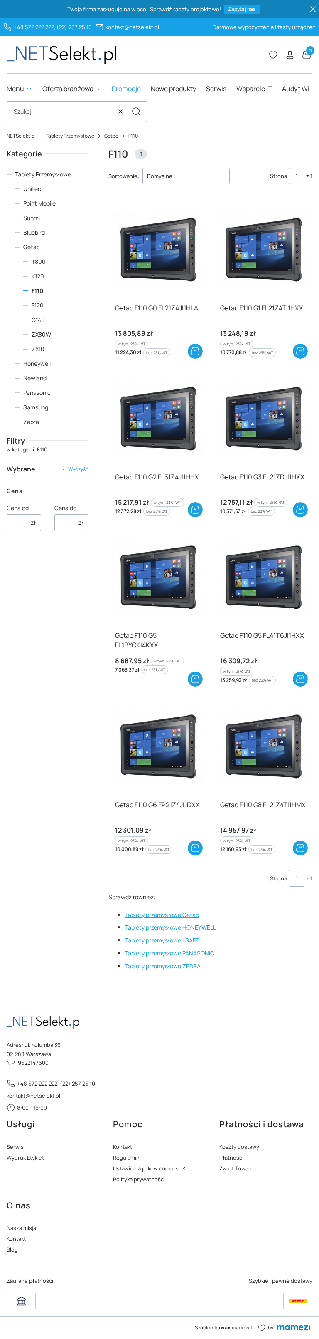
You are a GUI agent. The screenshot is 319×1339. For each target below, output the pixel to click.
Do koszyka (195, 351)
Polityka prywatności (139, 1179)
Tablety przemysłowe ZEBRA (163, 966)
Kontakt (122, 1147)
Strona (278, 176)
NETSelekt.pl (21, 135)
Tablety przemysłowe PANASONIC (169, 953)
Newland (35, 378)
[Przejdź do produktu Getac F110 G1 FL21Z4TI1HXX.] (263, 250)
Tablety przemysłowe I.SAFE (162, 940)
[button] (136, 111)
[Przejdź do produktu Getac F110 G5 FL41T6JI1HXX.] (263, 577)
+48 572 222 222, (34, 27)
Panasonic (37, 393)
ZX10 (38, 349)
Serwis (15, 1147)
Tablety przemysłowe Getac (162, 915)
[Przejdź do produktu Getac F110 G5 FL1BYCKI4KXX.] (158, 577)
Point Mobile (39, 203)
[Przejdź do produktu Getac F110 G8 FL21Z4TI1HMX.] (263, 747)
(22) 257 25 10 (74, 27)
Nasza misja (21, 1228)
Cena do (65, 508)
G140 (38, 320)
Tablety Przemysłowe (70, 135)
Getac (111, 135)
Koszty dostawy (239, 1147)
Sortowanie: (123, 176)
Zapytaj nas (241, 8)
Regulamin (126, 1157)
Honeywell (37, 363)
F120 (38, 305)
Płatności (231, 1157)
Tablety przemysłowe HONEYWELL (170, 927)
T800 (39, 261)
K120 (38, 276)
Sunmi (31, 218)
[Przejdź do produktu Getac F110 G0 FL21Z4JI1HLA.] (158, 250)
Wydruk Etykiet (25, 1157)
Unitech (33, 189)
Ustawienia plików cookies (146, 1168)
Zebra (31, 422)
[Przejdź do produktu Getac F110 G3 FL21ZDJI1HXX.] (263, 419)
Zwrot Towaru (236, 1168)
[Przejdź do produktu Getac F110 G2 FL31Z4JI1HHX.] (158, 419)
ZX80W (41, 334)
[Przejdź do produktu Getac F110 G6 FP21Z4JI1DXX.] (158, 747)
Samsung (35, 407)
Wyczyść (78, 469)
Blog (12, 1249)
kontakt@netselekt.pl (132, 27)
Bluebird (34, 232)
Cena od (18, 508)
